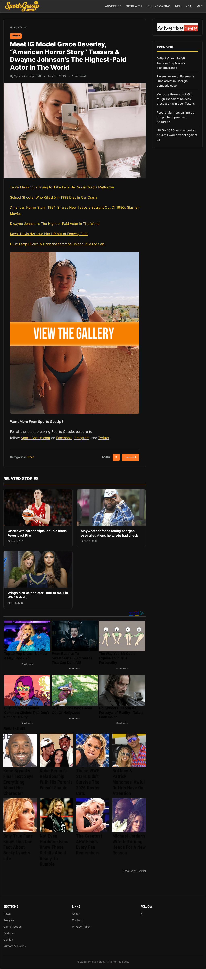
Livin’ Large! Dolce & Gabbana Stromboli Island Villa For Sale (57, 244)
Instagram (81, 438)
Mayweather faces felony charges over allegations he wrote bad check (109, 533)
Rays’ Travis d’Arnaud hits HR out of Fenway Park (49, 234)
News (7, 913)
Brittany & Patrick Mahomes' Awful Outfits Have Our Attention (128, 782)
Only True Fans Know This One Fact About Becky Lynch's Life (18, 847)
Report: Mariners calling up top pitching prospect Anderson (175, 117)
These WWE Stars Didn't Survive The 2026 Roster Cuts (88, 782)
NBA (188, 6)
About (76, 913)
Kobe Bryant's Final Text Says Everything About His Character (18, 782)
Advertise (113, 6)
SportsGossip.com (35, 438)
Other (23, 27)
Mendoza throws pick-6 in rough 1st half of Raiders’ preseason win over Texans (176, 99)
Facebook (64, 438)
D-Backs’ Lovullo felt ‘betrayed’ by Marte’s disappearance (171, 63)
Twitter (103, 438)
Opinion (8, 939)
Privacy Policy (81, 926)
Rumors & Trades (14, 946)
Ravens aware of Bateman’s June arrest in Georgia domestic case (175, 81)
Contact (77, 920)
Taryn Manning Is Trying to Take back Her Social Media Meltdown (62, 187)
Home (13, 27)
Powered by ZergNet (134, 871)
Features (9, 933)
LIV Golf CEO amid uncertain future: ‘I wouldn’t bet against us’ (177, 135)
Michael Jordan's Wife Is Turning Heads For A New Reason (129, 844)
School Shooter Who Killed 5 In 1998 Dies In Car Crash (53, 197)
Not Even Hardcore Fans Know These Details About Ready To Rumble (54, 850)
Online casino (158, 6)
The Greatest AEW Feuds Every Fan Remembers (89, 844)
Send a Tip (134, 6)
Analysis (8, 920)
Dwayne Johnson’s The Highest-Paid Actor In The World (54, 224)
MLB (200, 6)
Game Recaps (12, 926)
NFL (178, 6)
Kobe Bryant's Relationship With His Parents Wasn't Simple (56, 779)
